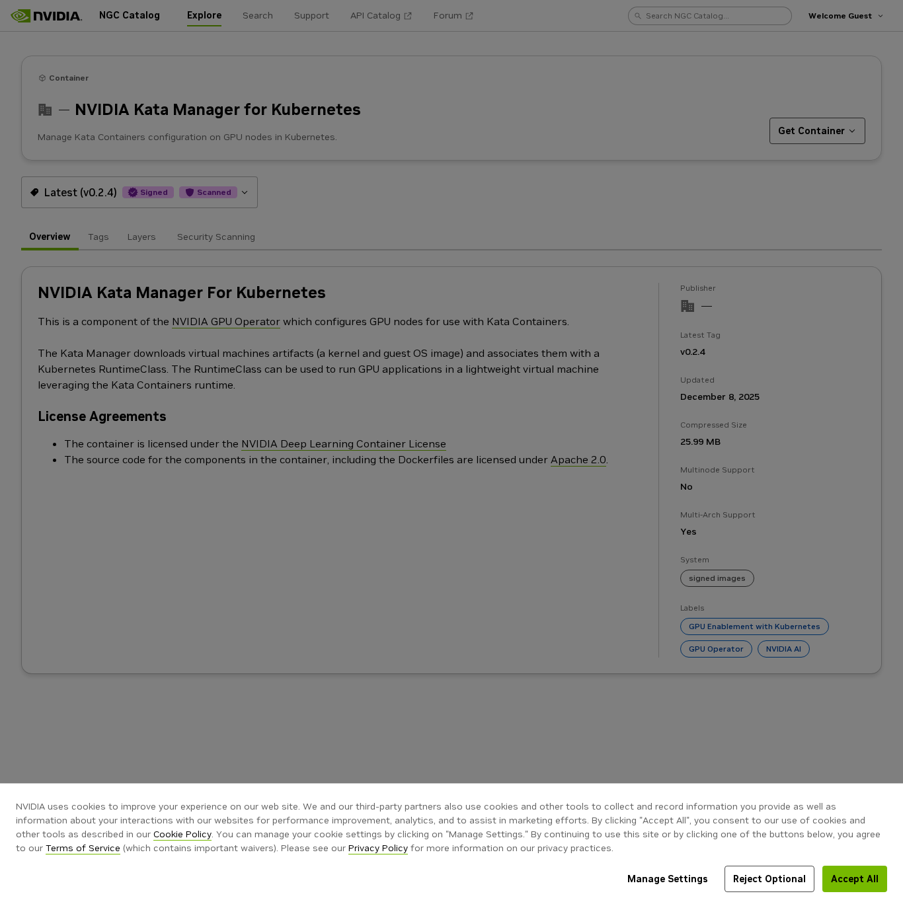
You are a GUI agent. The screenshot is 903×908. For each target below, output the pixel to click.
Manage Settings (667, 879)
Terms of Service (83, 848)
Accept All (855, 879)
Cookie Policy (182, 834)
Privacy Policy (378, 848)
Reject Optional (769, 879)
